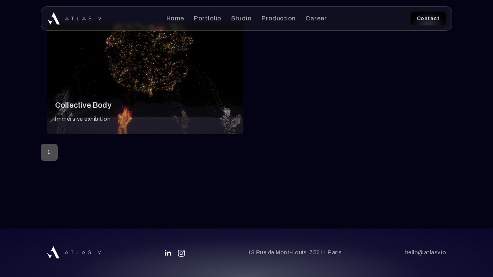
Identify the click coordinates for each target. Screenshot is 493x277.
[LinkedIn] (168, 253)
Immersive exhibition (83, 119)
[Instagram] (181, 253)
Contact (428, 18)
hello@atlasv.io (425, 252)
